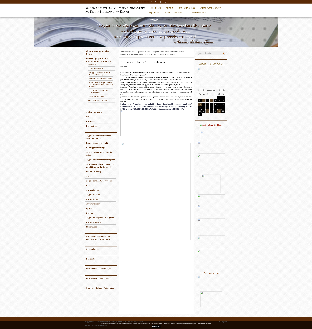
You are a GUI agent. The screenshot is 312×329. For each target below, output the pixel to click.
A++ (156, 1)
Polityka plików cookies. (204, 323)
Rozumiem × (156, 326)
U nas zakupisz (92, 249)
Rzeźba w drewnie (93, 222)
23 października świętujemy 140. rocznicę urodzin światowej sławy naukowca (101, 84)
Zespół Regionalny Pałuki (97, 143)
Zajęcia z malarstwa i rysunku (99, 181)
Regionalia (90, 259)
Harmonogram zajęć (186, 7)
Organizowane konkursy (210, 7)
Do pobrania (153, 12)
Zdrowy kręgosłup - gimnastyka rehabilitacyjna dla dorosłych (100, 165)
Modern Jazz (91, 227)
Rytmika (89, 208)
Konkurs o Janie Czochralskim (100, 78)
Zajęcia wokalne (93, 194)
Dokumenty (91, 121)
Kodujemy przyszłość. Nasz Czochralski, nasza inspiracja (98, 59)
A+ (154, 2)
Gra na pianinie (92, 190)
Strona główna (154, 7)
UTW (88, 185)
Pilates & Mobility (93, 171)
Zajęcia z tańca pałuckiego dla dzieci (99, 153)
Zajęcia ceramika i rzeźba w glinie (100, 159)
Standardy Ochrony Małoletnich (100, 288)
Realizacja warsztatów (96, 96)
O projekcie (92, 64)
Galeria (167, 12)
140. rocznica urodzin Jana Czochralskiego (98, 91)
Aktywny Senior (93, 204)
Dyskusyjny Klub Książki (96, 147)
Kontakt (169, 7)
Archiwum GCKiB (199, 12)
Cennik (89, 116)
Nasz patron (91, 126)
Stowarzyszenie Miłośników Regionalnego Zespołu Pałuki (98, 238)
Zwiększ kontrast (168, 2)
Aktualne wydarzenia (139, 54)
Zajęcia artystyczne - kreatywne (100, 217)
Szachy (89, 176)
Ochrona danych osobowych (98, 268)
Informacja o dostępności (97, 278)
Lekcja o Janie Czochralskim (98, 100)
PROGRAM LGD (180, 12)
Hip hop (89, 213)
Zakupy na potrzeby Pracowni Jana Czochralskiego (100, 73)
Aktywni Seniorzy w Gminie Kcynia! (97, 52)
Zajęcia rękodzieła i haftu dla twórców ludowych (98, 137)
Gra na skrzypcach (94, 199)
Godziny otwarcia (94, 112)
